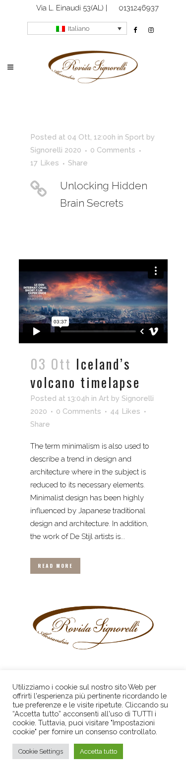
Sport (134, 137)
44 (125, 411)
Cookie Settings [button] (40, 751)
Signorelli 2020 (55, 150)
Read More (55, 565)
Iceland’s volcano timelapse (85, 373)
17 (44, 162)
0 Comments (112, 150)
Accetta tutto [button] (98, 751)
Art (104, 398)
